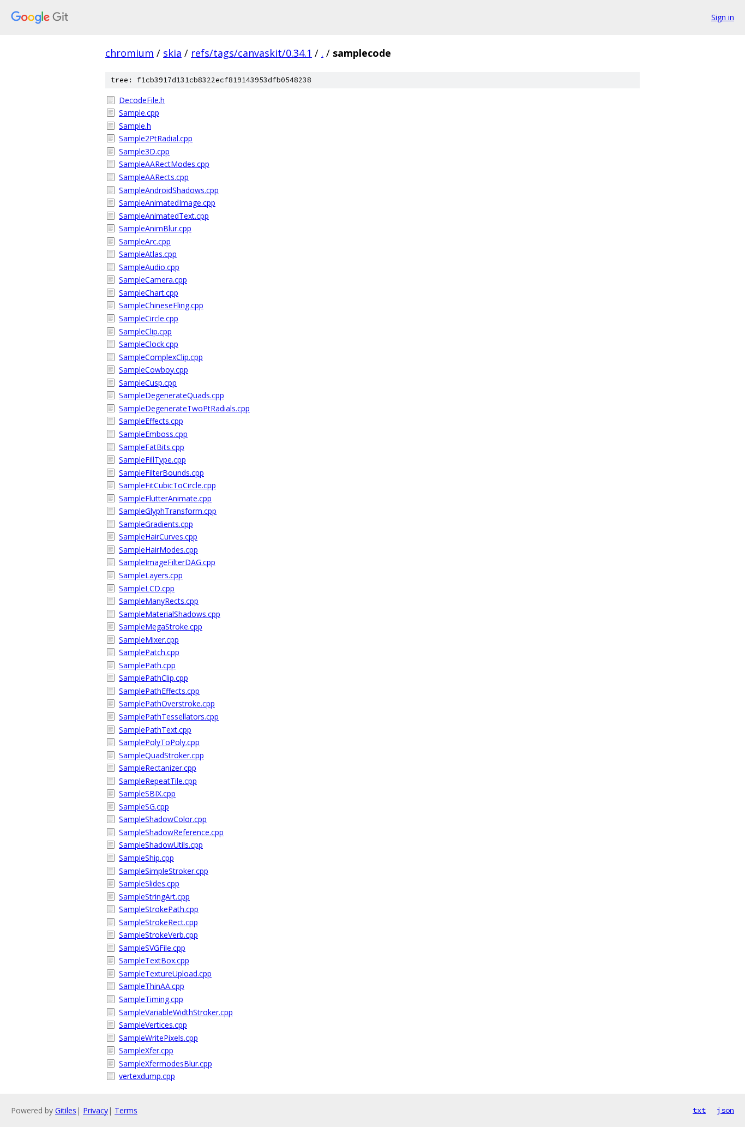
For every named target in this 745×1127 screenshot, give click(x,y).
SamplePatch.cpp (149, 652)
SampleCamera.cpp (153, 279)
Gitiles (65, 1110)
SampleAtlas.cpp (148, 254)
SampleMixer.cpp (149, 639)
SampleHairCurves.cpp (158, 536)
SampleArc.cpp (145, 241)
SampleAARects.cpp (154, 177)
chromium (129, 52)
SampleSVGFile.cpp (152, 948)
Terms (126, 1110)
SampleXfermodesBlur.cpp (165, 1063)
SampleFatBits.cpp (151, 447)
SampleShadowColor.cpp (163, 819)
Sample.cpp (139, 112)
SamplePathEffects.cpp (159, 691)
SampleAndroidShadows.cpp (169, 190)
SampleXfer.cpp (146, 1050)
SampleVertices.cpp (153, 1025)
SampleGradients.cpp (156, 524)
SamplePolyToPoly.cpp (159, 742)
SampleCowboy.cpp (153, 369)
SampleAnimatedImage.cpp (167, 202)
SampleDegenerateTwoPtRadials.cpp (184, 408)
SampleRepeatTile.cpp (158, 781)
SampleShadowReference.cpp (171, 832)
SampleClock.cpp (148, 344)
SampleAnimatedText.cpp (164, 216)
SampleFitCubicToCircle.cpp (167, 485)
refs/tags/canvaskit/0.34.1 (251, 52)
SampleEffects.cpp (151, 421)
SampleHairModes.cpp (158, 549)
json (725, 1110)
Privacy (95, 1110)
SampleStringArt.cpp (154, 896)
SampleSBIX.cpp (147, 793)
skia (172, 52)
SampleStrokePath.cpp (159, 909)
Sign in (722, 17)
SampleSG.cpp (144, 806)
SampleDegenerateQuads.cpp (171, 395)
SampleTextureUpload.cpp (165, 973)
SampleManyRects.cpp (159, 601)
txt (699, 1110)
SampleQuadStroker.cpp (161, 755)
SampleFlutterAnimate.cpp (165, 498)
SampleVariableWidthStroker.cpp (176, 1012)
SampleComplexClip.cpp (161, 357)
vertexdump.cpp (147, 1076)
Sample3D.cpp (144, 151)
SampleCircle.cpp (148, 318)
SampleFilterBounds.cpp (161, 472)
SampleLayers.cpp (151, 575)
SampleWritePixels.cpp (158, 1038)
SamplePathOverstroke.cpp (167, 703)
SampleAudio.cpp (149, 267)
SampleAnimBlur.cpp (155, 228)
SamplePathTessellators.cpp (169, 716)
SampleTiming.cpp (151, 999)
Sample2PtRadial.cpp (156, 138)
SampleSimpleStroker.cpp (163, 871)
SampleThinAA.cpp (151, 986)
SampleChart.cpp (148, 292)
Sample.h (135, 126)
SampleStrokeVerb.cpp (158, 935)
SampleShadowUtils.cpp (161, 845)
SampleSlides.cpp (149, 883)
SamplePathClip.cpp (153, 678)
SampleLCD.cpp (147, 588)
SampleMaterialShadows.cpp (169, 614)
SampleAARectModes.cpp (164, 164)
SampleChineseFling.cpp (161, 305)
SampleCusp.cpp (148, 382)
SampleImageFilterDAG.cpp (167, 562)
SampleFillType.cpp (152, 459)
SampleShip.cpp (146, 858)
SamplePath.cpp (147, 665)
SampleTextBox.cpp (154, 960)
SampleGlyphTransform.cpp (168, 511)
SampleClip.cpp (145, 331)
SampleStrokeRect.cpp (158, 922)
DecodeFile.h (142, 100)
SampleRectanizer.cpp (157, 768)
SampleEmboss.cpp (153, 434)
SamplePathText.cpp (155, 729)
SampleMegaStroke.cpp (160, 626)
